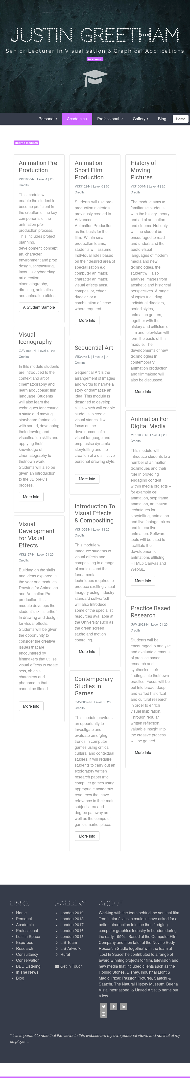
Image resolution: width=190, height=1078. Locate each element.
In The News (26, 972)
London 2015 (71, 936)
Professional (108, 118)
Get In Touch (71, 966)
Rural (64, 954)
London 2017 (71, 924)
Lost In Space (27, 936)
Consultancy (26, 954)
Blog (162, 118)
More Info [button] (31, 496)
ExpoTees (24, 942)
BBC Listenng (28, 966)
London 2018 (71, 918)
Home (180, 118)
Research (24, 948)
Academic (76, 118)
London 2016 (71, 930)
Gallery (139, 118)
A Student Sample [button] (39, 307)
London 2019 (71, 912)
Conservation (27, 960)
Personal (46, 118)
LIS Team (68, 942)
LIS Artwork (70, 948)
